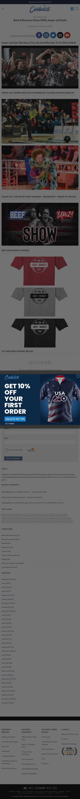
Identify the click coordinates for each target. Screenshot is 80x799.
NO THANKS (9, 424)
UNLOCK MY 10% (15, 419)
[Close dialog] (78, 376)
